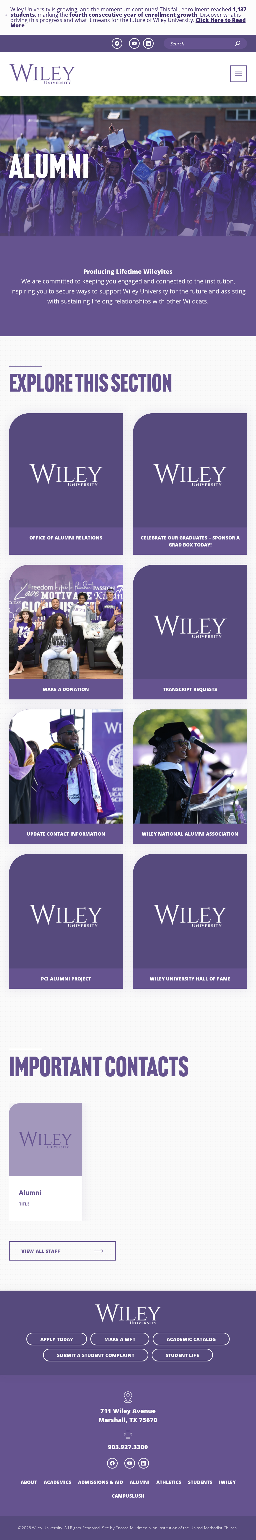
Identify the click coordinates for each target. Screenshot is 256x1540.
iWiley (227, 1482)
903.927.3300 (128, 1447)
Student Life (182, 1355)
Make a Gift (119, 1339)
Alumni (140, 1482)
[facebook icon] (117, 43)
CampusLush (128, 1495)
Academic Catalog (191, 1339)
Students (200, 1482)
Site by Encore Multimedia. (127, 1527)
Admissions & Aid (100, 1482)
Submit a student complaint (95, 1355)
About (29, 1482)
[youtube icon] (134, 43)
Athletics (168, 1482)
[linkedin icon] (148, 43)
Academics (57, 1482)
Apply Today (56, 1339)
